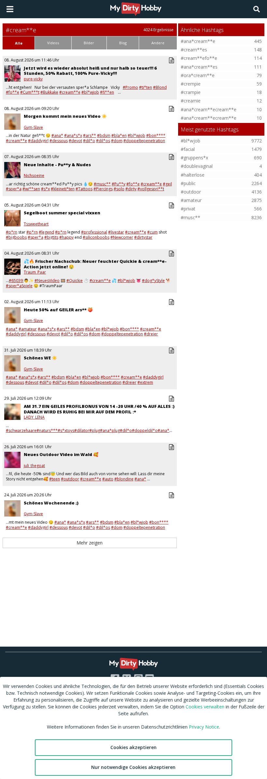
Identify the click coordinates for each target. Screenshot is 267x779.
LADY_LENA (34, 417)
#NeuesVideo (47, 280)
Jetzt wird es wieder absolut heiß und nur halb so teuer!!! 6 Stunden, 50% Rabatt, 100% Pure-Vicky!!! (90, 70)
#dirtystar (143, 237)
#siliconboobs (96, 237)
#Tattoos (84, 189)
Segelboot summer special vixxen (62, 213)
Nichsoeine (34, 175)
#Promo (130, 87)
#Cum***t (29, 92)
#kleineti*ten (63, 189)
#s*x (45, 189)
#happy (66, 237)
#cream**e (69, 92)
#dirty (130, 189)
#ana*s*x (73, 135)
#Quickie (74, 280)
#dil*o (89, 140)
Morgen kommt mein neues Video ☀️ (65, 116)
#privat (188, 209)
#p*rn (11, 232)
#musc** (102, 184)
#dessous (58, 140)
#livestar (116, 232)
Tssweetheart (36, 224)
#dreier (151, 334)
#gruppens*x (194, 157)
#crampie (191, 92)
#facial (188, 149)
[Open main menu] (10, 9)
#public (188, 183)
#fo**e (12, 92)
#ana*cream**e (198, 41)
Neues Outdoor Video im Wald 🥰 (61, 454)
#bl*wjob (90, 92)
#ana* (57, 135)
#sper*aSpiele (19, 286)
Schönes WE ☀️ (40, 358)
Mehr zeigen (90, 543)
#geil (167, 184)
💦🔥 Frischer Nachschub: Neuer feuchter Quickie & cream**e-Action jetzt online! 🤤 (95, 264)
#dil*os (103, 140)
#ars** (89, 135)
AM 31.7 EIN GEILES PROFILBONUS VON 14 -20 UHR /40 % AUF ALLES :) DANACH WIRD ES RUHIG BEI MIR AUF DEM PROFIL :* (99, 409)
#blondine (124, 479)
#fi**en (107, 92)
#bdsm (103, 135)
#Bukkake (49, 92)
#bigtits (51, 237)
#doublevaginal (197, 166)
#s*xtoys (66, 430)
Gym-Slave (33, 127)
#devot (75, 140)
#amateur (28, 329)
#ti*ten (145, 87)
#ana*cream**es (199, 67)
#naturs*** (47, 430)
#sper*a (13, 189)
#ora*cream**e (198, 75)
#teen (54, 479)
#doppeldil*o (145, 430)
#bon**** (155, 135)
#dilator (81, 430)
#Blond (160, 87)
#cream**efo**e (199, 58)
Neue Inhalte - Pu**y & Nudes (57, 165)
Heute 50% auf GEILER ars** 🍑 (58, 310)
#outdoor (70, 479)
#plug (94, 430)
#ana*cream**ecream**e (208, 109)
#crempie (191, 84)
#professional (94, 232)
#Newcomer (121, 237)
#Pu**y (118, 184)
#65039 (16, 280)
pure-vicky (33, 79)
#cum (152, 232)
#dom (116, 140)
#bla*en (119, 135)
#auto (107, 479)
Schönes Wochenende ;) (51, 503)
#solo (119, 189)
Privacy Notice (204, 727)
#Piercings (103, 189)
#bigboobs (16, 237)
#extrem (145, 382)
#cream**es (194, 50)
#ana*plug (110, 430)
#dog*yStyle (153, 280)
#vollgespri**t (150, 189)
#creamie (191, 101)
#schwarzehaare (21, 430)
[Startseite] (136, 9)
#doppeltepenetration (144, 140)
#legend (46, 232)
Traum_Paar (35, 272)
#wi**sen (31, 189)
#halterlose (192, 175)
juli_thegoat (34, 465)
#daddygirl (38, 140)
